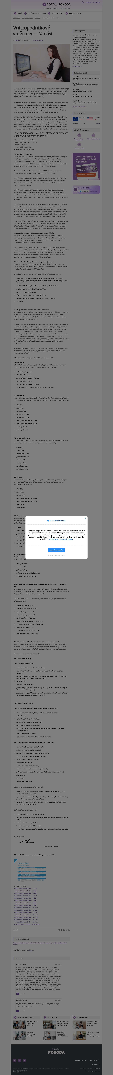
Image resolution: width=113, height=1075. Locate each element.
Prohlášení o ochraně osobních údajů (60, 539)
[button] (56, 555)
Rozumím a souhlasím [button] (56, 550)
